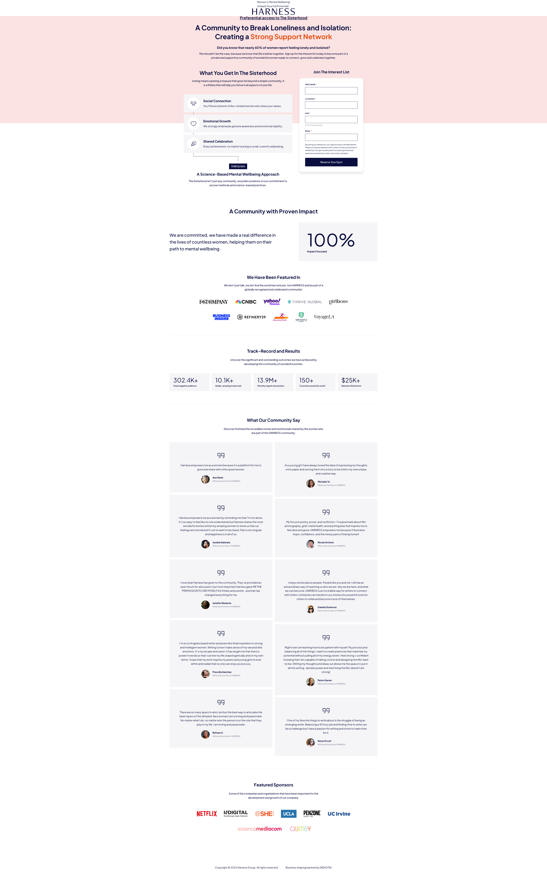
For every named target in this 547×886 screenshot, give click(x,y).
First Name (311, 84)
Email (308, 131)
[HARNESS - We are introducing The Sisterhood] (273, 12)
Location (310, 99)
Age (307, 113)
